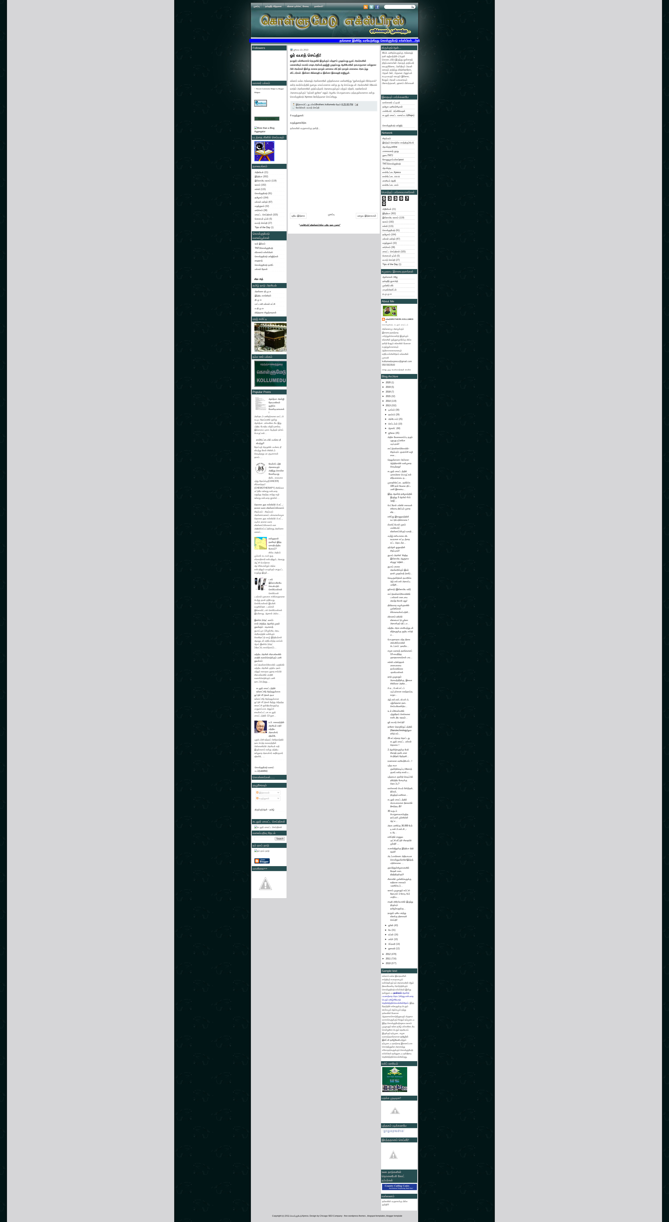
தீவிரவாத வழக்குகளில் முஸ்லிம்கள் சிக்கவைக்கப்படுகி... (399, 608)
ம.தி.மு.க (259, 308)
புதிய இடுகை (298, 215)
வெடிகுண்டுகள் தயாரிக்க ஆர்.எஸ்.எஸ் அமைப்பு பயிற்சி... (400, 581)
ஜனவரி (392, 948)
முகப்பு (257, 6)
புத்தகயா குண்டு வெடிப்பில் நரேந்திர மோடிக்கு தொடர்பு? (400, 780)
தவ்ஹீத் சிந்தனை (273, 6)
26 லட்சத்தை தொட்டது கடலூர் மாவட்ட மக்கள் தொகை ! (400, 741)
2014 (388, 401)
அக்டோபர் (393, 419)
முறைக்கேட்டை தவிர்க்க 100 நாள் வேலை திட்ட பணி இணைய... (399, 486)
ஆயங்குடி (386, 168)
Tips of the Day (262, 227)
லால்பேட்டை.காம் (390, 185)
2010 (388, 963)
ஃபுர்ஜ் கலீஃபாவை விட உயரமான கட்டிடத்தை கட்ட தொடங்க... (399, 539)
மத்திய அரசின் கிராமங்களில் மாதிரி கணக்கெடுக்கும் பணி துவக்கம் (268, 657)
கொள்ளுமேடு (261, 193)
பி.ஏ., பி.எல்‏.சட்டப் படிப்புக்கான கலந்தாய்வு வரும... (400, 691)
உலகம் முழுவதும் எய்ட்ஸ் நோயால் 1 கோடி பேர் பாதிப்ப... (399, 894)
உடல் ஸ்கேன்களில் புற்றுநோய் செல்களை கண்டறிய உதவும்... (399, 714)
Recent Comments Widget (266, 89)
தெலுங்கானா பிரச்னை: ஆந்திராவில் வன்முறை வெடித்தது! (399, 463)
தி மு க (258, 300)
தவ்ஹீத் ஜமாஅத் (390, 281)
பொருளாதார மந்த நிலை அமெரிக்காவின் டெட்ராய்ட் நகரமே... (399, 643)
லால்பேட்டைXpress (391, 172)
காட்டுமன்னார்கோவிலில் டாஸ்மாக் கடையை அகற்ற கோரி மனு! (399, 597)
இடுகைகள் (264, 792)
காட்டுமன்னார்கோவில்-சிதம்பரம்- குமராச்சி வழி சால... (400, 452)
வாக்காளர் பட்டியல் (391, 102)
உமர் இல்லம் (260, 243)
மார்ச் (391, 939)
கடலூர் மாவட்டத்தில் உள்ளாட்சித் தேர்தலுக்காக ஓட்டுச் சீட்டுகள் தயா (267, 691)
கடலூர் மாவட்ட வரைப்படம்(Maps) (398, 115)
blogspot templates (376, 1216)
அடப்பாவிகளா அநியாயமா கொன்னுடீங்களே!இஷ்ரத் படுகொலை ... (400, 859)
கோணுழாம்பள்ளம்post (393, 159)
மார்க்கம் (259, 210)
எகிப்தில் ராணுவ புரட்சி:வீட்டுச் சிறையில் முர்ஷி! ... (400, 840)
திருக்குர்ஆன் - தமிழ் (264, 809)
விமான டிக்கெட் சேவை (298, 6)
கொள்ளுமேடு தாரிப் (264, 265)
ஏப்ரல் (391, 934)
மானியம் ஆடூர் (389, 181)
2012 (388, 954)
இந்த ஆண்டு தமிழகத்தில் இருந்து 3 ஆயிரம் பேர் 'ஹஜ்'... (400, 497)
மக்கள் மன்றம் (261, 202)
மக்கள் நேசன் (261, 269)
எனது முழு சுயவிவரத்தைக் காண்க (396, 370)
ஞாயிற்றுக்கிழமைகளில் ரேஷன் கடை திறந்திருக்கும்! (398, 871)
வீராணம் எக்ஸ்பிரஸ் (264, 252)
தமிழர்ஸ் (404, 1036)
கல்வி (257, 189)
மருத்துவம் (259, 206)
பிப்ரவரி (392, 944)
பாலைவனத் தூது (390, 151)
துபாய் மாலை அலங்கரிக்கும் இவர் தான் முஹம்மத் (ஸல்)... (400, 570)
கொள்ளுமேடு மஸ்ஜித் (392, 125)
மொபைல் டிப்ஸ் (262, 218)
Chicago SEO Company (331, 1216)
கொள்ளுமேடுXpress (299, 1216)
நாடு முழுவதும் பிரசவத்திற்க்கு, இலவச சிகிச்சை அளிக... (400, 680)
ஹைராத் (259, 260)
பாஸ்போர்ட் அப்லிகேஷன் (393, 111)
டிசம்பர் (391, 409)
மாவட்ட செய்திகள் (263, 214)
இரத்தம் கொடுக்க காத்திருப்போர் (398, 142)
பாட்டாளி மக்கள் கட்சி (265, 304)
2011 (388, 958)
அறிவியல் (259, 172)
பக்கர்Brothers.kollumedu (399, 320)
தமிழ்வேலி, (395, 1039)
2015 (388, 396)
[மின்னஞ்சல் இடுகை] (356, 104)
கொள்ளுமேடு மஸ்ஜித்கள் (266, 256)
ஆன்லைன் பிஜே (390, 277)
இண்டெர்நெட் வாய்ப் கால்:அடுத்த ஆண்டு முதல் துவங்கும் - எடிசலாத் (267, 623)
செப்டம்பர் (393, 423)
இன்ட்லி (385, 1039)
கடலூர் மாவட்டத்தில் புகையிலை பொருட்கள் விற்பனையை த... (399, 474)
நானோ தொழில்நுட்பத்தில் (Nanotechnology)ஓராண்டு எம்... (400, 730)
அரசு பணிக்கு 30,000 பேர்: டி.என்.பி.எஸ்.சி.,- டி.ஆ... (400, 829)
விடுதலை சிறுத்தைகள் (265, 312)
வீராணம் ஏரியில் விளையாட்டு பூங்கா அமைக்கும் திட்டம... (398, 620)
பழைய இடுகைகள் (366, 215)
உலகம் (257, 185)
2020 (388, 382)
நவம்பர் (392, 414)
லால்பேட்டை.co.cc (391, 176)
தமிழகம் (259, 197)
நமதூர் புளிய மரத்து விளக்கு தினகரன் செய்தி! (397, 916)
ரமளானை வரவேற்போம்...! (400, 761)
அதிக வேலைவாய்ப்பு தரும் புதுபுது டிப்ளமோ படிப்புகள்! (400, 440)
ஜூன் (391, 925)
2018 (388, 391)
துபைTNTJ (387, 155)
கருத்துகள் (263, 798)
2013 (388, 405)
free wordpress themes (355, 1216)
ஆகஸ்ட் (392, 428)
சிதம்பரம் (386, 138)
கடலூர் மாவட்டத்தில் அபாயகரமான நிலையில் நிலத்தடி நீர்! (400, 803)
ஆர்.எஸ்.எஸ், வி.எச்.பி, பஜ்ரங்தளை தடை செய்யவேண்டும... (398, 703)
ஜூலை (391, 433)
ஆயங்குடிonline (389, 147)
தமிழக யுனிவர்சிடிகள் (392, 106)
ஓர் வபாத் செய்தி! (396, 722)
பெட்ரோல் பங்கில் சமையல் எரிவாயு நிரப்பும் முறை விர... (400, 508)
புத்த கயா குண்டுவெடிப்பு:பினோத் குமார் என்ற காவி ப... (400, 769)
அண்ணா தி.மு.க (263, 291)
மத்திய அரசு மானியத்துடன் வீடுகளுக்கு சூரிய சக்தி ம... (400, 631)
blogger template (394, 1216)
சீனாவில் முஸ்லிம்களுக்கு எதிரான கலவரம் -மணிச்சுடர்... (399, 882)
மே (390, 930)
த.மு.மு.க (387, 294)
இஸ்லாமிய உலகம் (263, 180)
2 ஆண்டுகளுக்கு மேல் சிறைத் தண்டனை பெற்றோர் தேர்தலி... (398, 753)
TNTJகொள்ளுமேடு (264, 248)
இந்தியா (258, 176)
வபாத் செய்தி (261, 223)
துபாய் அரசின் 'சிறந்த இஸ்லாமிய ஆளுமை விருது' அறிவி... (398, 558)
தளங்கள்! (318, 6)
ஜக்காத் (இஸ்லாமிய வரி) (399, 589)
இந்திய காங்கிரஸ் (263, 295)
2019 (388, 387)
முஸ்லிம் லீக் (388, 285)
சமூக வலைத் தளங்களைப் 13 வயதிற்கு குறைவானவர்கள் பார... (400, 654)
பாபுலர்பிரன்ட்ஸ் (389, 289)
